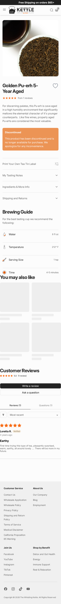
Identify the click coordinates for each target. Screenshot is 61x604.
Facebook (9, 554)
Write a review (30, 385)
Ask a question (30, 392)
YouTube (8, 559)
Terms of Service (12, 524)
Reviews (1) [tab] (15, 405)
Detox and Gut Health (44, 554)
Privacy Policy (11, 510)
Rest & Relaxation (42, 569)
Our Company (40, 494)
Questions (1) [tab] (45, 405)
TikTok (7, 569)
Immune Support (41, 564)
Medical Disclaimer (13, 529)
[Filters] (3, 415)
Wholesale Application (15, 500)
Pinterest (8, 575)
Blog (35, 500)
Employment (39, 505)
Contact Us (9, 494)
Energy (36, 559)
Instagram (9, 564)
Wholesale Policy (12, 505)
